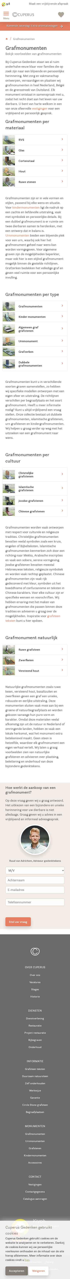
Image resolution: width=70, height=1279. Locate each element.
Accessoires (35, 1162)
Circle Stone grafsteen (35, 1104)
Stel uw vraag (18, 922)
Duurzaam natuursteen (35, 1076)
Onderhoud (35, 1047)
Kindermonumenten (35, 1155)
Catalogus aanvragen (35, 1198)
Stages (35, 989)
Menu (6, 15)
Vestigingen (35, 1184)
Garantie (35, 1097)
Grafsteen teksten (35, 1069)
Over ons (35, 975)
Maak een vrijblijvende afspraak (48, 3)
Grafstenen (35, 1148)
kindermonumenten (26, 207)
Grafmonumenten (35, 1134)
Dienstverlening (35, 1018)
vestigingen (39, 108)
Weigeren (38, 1271)
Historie (35, 996)
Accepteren (16, 1271)
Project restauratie (35, 1032)
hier (27, 1260)
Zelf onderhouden (35, 1083)
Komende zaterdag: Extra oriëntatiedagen (35, 26)
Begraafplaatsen (35, 1112)
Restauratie (35, 1025)
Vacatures (35, 982)
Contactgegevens (35, 1191)
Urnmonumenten (17, 235)
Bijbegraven (35, 1040)
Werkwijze (35, 1090)
